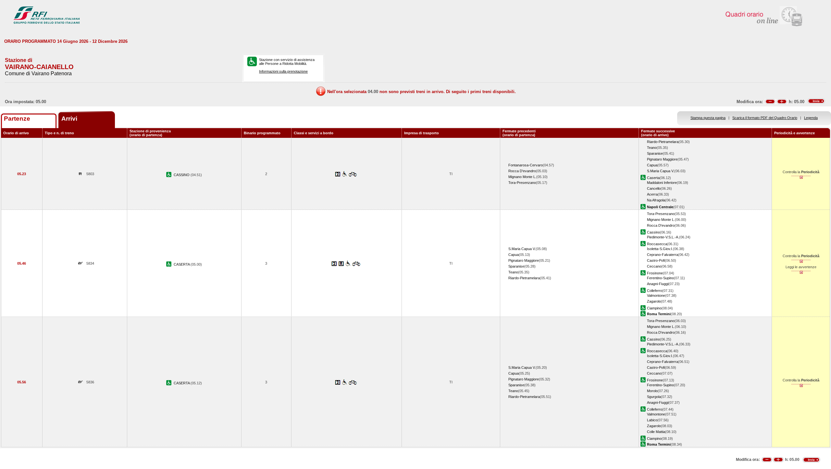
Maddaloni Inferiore (662, 183)
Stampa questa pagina (708, 118)
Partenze (17, 118)
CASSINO (182, 175)
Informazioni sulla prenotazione (283, 71)
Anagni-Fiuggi (657, 284)
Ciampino (654, 308)
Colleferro (654, 291)
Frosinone (655, 273)
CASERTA (182, 264)
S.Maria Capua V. (660, 171)
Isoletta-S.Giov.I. (660, 249)
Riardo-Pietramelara (662, 142)
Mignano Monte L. (522, 177)
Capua (652, 165)
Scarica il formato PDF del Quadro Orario (764, 118)
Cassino (653, 232)
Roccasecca (657, 244)
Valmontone (656, 295)
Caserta (653, 178)
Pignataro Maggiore (662, 159)
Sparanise (655, 153)
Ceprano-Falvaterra (662, 255)
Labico (652, 420)
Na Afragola (656, 200)
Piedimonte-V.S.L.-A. (663, 237)
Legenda (811, 118)
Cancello (654, 188)
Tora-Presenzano (522, 183)
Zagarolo (654, 301)
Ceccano (654, 266)
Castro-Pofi (656, 260)
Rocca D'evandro (522, 171)
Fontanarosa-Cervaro (525, 165)
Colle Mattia (656, 432)
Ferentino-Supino (660, 278)
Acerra (652, 194)
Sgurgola (654, 397)
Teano (652, 148)
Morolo (652, 391)
